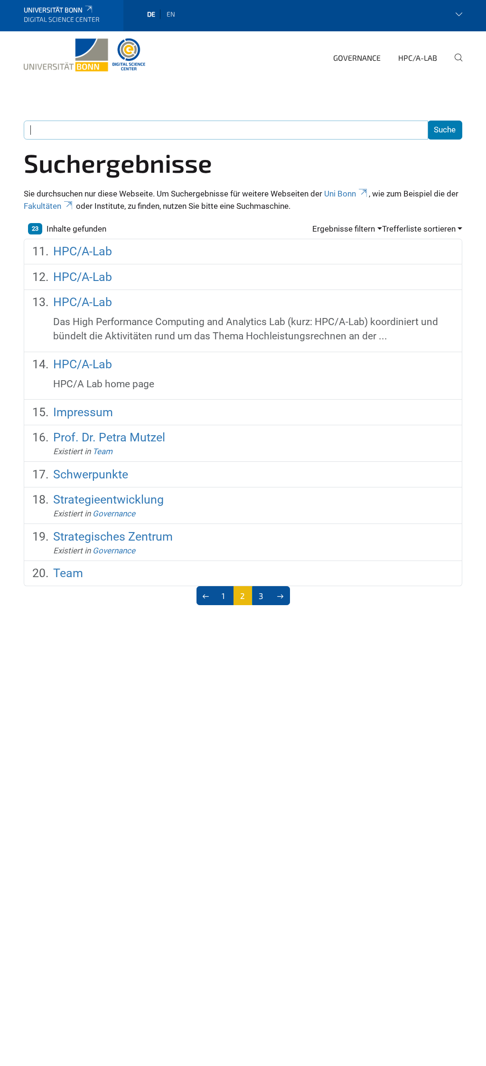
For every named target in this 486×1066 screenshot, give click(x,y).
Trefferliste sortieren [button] (419, 229)
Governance (357, 57)
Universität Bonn (53, 10)
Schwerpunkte (90, 474)
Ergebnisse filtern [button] (343, 229)
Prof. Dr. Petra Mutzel (109, 437)
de (151, 14)
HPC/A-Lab (417, 57)
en (171, 14)
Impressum (83, 412)
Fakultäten (42, 206)
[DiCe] (84, 56)
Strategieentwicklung (108, 499)
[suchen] (454, 64)
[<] (206, 595)
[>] (280, 595)
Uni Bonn (340, 193)
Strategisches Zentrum (113, 536)
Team (102, 451)
